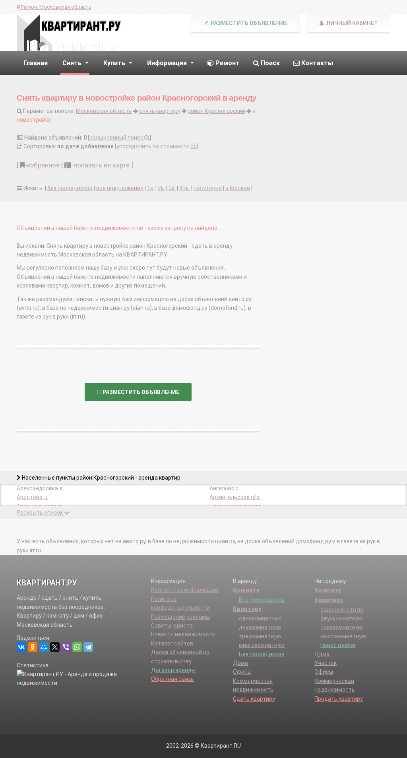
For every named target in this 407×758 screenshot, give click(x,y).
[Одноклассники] (32, 647)
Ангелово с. (224, 488)
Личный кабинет (351, 23)
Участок (325, 663)
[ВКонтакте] (21, 647)
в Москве (237, 188)
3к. (172, 188)
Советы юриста (172, 625)
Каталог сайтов (172, 643)
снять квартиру (159, 111)
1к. (150, 188)
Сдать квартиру (254, 699)
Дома (240, 663)
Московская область (104, 111)
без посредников (70, 188)
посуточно (208, 188)
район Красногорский (216, 111)
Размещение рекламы (180, 617)
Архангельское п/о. (235, 497)
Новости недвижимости (183, 634)
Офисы (242, 672)
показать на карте (102, 165)
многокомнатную (262, 645)
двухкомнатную (260, 627)
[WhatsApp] (77, 647)
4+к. (184, 188)
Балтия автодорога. (236, 506)
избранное (43, 165)
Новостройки (337, 645)
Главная (35, 63)
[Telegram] (88, 647)
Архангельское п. (39, 506)
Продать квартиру (338, 699)
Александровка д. (40, 488)
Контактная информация (184, 590)
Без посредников (262, 600)
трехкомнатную (260, 636)
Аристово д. (32, 497)
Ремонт (227, 63)
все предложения (119, 188)
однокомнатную (260, 618)
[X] (55, 647)
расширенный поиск (116, 137)
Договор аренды (173, 670)
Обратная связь (172, 679)
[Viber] (66, 647)
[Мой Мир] (43, 647)
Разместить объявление (248, 23)
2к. (161, 188)
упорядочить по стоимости (153, 146)
